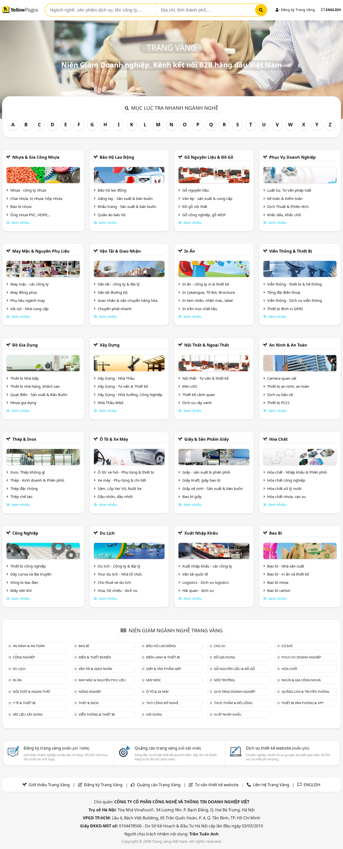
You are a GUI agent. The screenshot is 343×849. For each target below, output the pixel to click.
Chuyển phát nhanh (115, 308)
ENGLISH (333, 9)
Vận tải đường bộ (113, 292)
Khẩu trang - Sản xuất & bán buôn (127, 206)
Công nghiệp (25, 533)
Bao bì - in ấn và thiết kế (288, 574)
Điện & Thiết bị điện (95, 657)
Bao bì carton (278, 590)
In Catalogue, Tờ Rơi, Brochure (208, 292)
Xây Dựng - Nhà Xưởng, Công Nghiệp (130, 394)
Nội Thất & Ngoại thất (206, 345)
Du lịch (107, 533)
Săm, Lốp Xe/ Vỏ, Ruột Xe (119, 488)
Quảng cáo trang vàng (168, 748)
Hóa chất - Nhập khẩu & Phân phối (297, 472)
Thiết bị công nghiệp (28, 566)
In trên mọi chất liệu (199, 308)
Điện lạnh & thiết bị (163, 657)
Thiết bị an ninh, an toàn (288, 386)
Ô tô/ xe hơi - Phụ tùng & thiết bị (126, 472)
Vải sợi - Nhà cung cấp (29, 308)
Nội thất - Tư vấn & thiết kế (205, 378)
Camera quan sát (281, 378)
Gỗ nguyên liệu (195, 190)
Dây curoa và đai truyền (30, 574)
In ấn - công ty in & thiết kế (205, 284)
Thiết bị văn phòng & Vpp (302, 703)
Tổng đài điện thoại (283, 292)
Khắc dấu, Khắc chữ (284, 214)
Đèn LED (189, 386)
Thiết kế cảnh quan (198, 394)
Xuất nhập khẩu (201, 533)
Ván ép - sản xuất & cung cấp (207, 198)
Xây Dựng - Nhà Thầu (116, 378)
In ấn (189, 251)
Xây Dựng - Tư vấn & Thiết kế (123, 386)
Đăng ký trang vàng (56, 748)
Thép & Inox (24, 439)
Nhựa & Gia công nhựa (36, 157)
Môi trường (224, 680)
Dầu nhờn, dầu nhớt (115, 496)
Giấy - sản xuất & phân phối (206, 472)
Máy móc (153, 680)
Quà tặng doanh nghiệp (234, 691)
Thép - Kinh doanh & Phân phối (37, 480)
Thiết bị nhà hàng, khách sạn (35, 386)
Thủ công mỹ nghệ (162, 703)
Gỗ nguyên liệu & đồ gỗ (208, 157)
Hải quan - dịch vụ (198, 590)
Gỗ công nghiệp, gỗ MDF (204, 214)
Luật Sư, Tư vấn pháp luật (289, 190)
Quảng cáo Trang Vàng (159, 784)
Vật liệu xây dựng (27, 714)
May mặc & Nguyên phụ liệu (41, 251)
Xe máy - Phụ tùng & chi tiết (122, 480)
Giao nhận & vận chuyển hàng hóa (127, 300)
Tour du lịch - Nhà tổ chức (120, 574)
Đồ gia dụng (25, 345)
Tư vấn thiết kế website (217, 784)
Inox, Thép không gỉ (27, 472)
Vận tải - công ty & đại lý (119, 284)
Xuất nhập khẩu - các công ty (207, 566)
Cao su (219, 646)
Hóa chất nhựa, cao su (286, 496)
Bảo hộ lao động (117, 157)
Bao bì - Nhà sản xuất (285, 566)
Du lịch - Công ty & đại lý (119, 566)
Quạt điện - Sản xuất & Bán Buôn (38, 394)
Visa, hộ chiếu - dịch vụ (117, 590)
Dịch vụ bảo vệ (280, 394)
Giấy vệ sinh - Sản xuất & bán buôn (212, 488)
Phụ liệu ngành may (27, 300)
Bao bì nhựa (20, 206)
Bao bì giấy (192, 496)
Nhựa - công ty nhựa (28, 190)
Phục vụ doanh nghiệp (292, 157)
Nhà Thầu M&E (111, 402)
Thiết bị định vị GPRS (285, 308)
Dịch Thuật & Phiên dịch (288, 206)
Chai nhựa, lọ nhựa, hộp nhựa (36, 198)
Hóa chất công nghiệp (286, 480)
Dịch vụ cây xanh (197, 402)
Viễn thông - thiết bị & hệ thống (294, 284)
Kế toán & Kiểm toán (285, 198)
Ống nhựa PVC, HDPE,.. (30, 214)
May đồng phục (23, 292)
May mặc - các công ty (29, 284)
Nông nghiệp (90, 691)
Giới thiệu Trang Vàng (49, 784)
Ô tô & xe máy (114, 439)
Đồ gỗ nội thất (194, 206)
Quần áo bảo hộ (112, 214)
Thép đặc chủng (24, 488)
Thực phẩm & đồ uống (233, 703)
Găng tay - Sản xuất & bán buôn (125, 198)
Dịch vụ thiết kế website (277, 748)
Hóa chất (278, 439)
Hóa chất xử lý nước (284, 488)
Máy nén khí (21, 590)
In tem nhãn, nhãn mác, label (207, 300)
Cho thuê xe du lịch (114, 582)
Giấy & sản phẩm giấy (206, 439)
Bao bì (275, 533)
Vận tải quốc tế (195, 574)
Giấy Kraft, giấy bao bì (201, 480)
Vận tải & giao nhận (120, 251)
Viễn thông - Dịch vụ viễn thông (294, 300)
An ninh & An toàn (288, 345)
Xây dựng (110, 345)
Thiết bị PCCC (278, 402)
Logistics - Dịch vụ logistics (205, 582)
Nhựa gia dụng (23, 402)
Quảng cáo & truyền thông (305, 691)
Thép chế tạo (21, 496)
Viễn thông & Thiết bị (290, 251)
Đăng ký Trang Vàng (297, 9)
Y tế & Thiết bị (24, 703)
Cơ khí (286, 646)
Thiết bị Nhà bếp (24, 378)
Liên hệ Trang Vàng (271, 784)
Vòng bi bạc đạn (24, 582)
